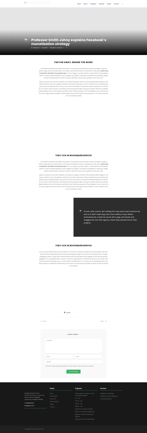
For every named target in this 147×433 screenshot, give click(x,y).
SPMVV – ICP (79, 406)
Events (109, 4)
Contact (116, 4)
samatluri (36, 48)
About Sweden (54, 401)
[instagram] (122, 429)
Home (79, 4)
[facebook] (111, 429)
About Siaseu (53, 396)
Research (53, 48)
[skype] (116, 429)
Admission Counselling (107, 393)
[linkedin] (113, 429)
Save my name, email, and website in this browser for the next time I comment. (70, 366)
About (85, 4)
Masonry (45, 48)
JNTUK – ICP (78, 401)
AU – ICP (77, 398)
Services (101, 4)
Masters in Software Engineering (84, 412)
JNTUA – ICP (78, 404)
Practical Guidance (106, 399)
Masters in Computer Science (84, 409)
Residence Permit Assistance (109, 396)
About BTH (53, 399)
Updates (59, 48)
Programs (93, 4)
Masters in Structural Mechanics (84, 419)
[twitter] (119, 429)
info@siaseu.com (29, 405)
